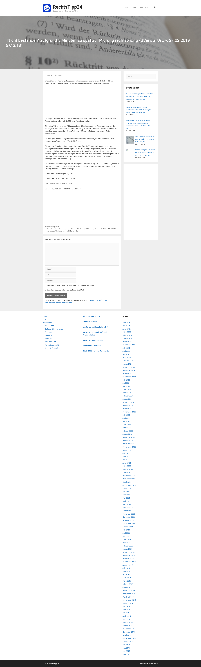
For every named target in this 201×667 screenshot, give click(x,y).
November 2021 (128, 479)
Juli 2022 (126, 453)
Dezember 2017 (128, 629)
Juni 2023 (126, 418)
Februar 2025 (127, 361)
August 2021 (127, 488)
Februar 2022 (127, 469)
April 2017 (126, 654)
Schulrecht (49, 338)
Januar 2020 (127, 549)
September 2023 (129, 412)
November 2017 (128, 632)
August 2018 (127, 603)
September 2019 (129, 562)
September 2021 (129, 485)
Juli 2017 (126, 645)
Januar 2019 (127, 587)
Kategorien (144, 7)
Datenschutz (153, 664)
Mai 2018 (126, 613)
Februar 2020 (127, 546)
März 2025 (126, 358)
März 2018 (126, 619)
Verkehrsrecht (50, 342)
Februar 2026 (127, 335)
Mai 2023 (126, 421)
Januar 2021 (127, 511)
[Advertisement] (82, 102)
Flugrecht (48, 332)
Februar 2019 (127, 584)
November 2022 (128, 440)
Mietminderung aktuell (91, 316)
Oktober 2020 (128, 520)
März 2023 (126, 428)
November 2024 (128, 370)
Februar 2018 (127, 622)
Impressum (144, 664)
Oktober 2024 (128, 374)
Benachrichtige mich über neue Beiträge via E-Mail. (65, 290)
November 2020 (128, 517)
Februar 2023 (127, 431)
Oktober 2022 (128, 444)
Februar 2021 (127, 508)
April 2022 (126, 463)
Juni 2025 (126, 351)
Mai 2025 (126, 354)
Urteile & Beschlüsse (53, 348)
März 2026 (126, 332)
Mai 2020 (126, 536)
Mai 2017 (126, 651)
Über (134, 7)
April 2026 (126, 329)
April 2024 (126, 389)
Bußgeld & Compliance (54, 329)
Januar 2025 (127, 364)
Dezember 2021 (128, 476)
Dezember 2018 (128, 590)
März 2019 (126, 581)
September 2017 (129, 638)
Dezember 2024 (128, 367)
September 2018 (129, 600)
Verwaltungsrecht (53, 227)
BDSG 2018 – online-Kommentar (96, 351)
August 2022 (127, 450)
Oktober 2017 (128, 635)
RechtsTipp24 (67, 7)
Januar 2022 (127, 472)
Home (126, 7)
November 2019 (128, 555)
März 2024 (126, 393)
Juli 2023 (126, 415)
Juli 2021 (126, 492)
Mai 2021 (126, 498)
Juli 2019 (126, 568)
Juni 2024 (126, 383)
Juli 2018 (126, 606)
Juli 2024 (126, 380)
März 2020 (126, 543)
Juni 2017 (126, 648)
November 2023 (128, 405)
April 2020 (126, 539)
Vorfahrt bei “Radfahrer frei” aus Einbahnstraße (62, 231)
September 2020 (129, 523)
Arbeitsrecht (50, 326)
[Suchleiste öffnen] (155, 7)
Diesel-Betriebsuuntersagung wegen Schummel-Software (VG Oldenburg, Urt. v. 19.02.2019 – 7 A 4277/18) (81, 229)
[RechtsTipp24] (47, 8)
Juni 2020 (126, 533)
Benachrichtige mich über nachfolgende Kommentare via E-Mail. (70, 285)
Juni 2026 (126, 322)
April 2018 (126, 616)
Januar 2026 (127, 338)
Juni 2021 (126, 495)
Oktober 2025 (128, 342)
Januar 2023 (127, 434)
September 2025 (129, 345)
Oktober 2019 (128, 559)
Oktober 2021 (128, 482)
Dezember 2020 (128, 514)
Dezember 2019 (128, 552)
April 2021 (126, 501)
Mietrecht (48, 335)
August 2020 (127, 527)
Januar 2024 (127, 399)
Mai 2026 (126, 326)
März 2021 (126, 504)
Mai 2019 (126, 574)
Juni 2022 (126, 456)
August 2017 (127, 642)
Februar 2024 (127, 396)
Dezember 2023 (128, 402)
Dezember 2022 (128, 437)
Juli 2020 (126, 530)
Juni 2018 (126, 610)
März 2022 (126, 466)
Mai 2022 (126, 460)
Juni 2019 (126, 571)
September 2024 (129, 377)
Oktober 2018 (128, 597)
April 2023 (126, 425)
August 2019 (127, 565)
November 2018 (128, 594)
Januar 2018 (127, 626)
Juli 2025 (126, 348)
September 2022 (129, 447)
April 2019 (126, 578)
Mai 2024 (126, 386)
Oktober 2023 (128, 409)
